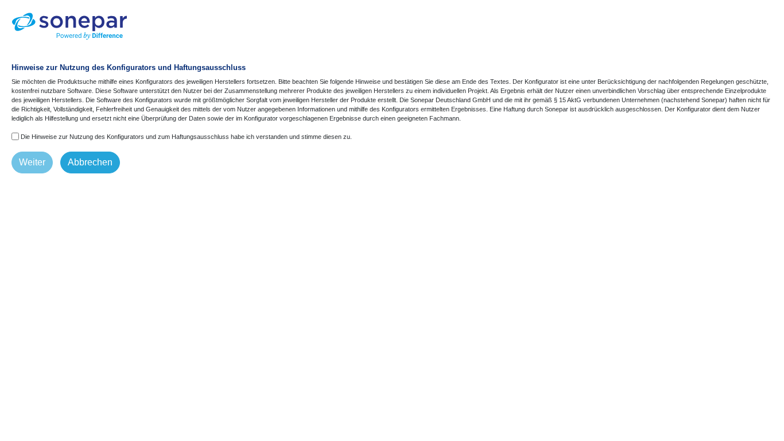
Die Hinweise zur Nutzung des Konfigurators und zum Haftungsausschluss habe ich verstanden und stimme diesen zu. (186, 136)
